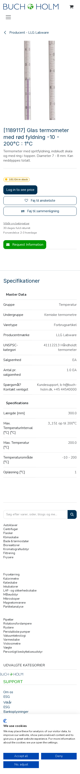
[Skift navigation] (8, 17)
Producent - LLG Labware (28, 32)
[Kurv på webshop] (71, 7)
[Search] (72, 514)
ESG (6, 697)
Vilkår (7, 702)
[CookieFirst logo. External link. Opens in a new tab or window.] (5, 721)
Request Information (27, 244)
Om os (8, 692)
